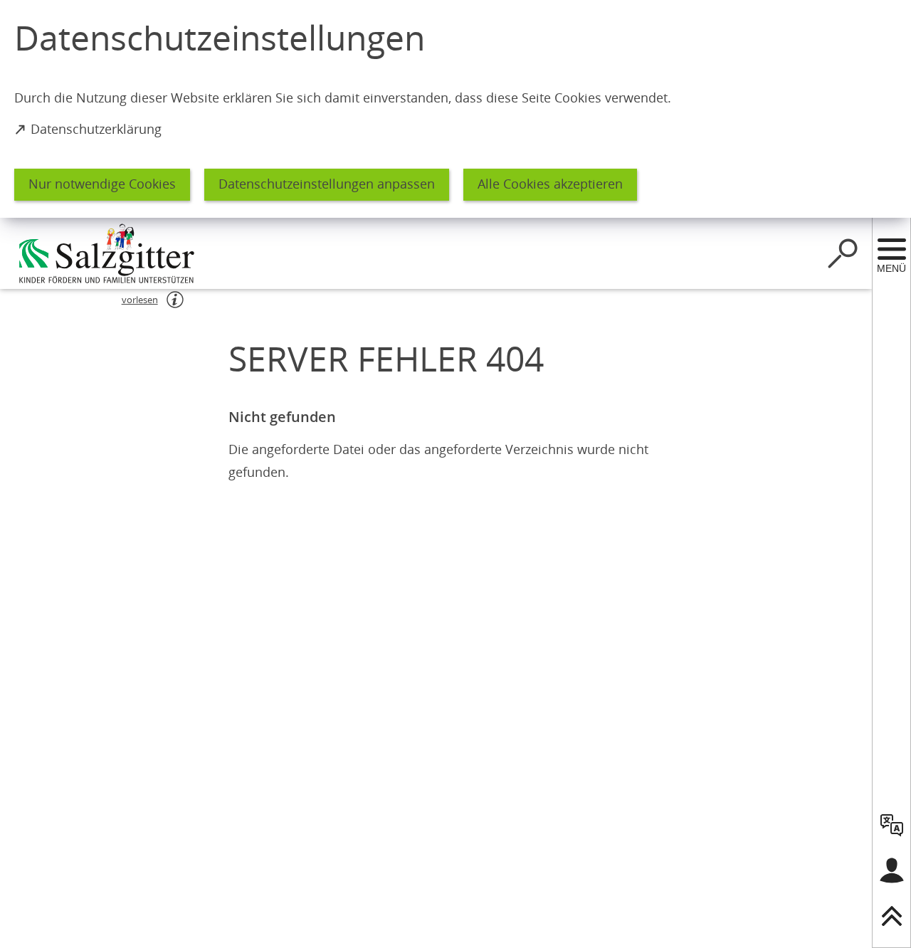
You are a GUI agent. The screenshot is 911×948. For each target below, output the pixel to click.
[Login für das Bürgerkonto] (892, 870)
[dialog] (455, 109)
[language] (892, 825)
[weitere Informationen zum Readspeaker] (175, 299)
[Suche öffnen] (842, 253)
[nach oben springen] (892, 916)
